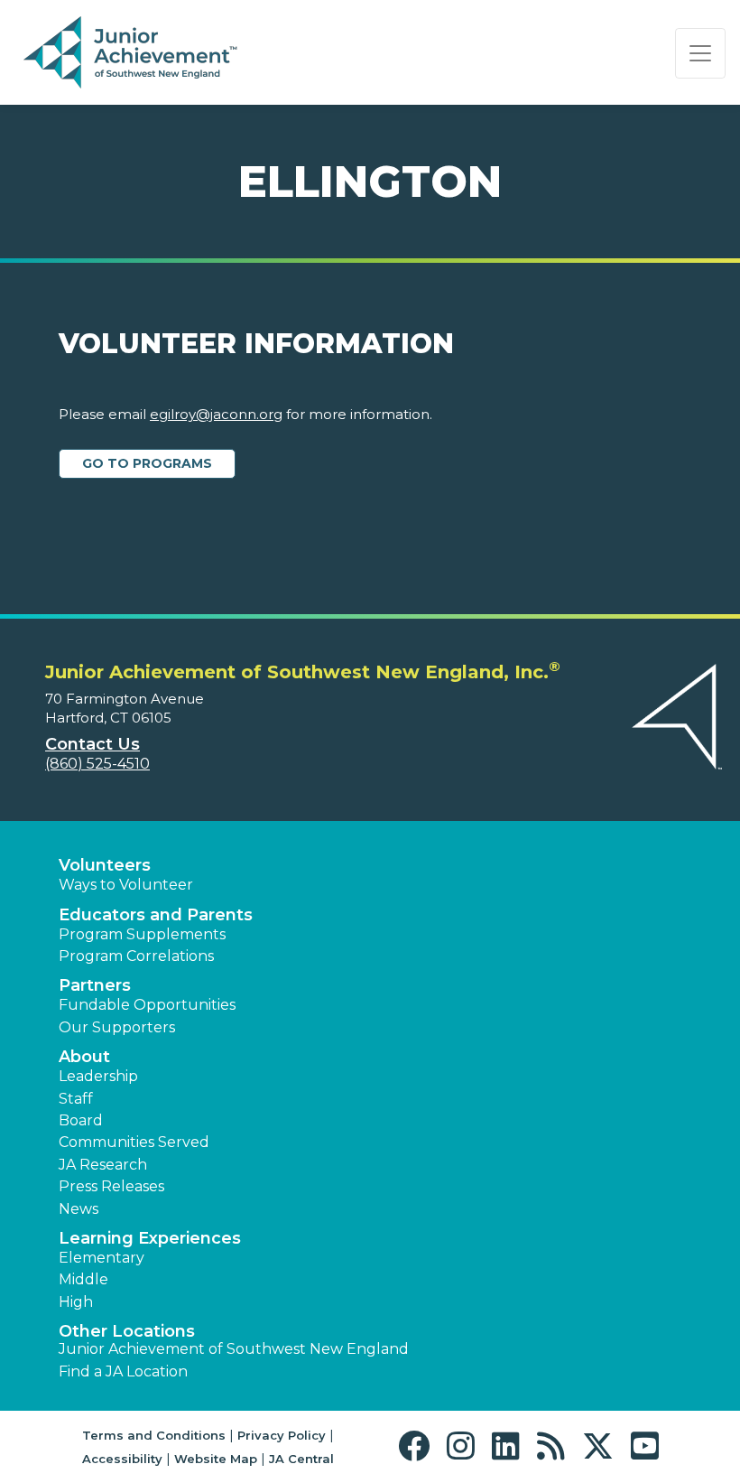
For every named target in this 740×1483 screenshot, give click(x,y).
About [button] (84, 1057)
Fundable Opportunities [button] (147, 1004)
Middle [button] (83, 1279)
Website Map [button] (215, 1458)
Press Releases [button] (111, 1186)
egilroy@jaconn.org (216, 414)
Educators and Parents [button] (156, 915)
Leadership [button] (98, 1076)
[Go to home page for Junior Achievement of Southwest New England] (132, 53)
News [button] (78, 1208)
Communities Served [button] (134, 1142)
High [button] (76, 1301)
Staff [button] (76, 1098)
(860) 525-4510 (97, 763)
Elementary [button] (101, 1257)
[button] (418, 1446)
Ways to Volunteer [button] (126, 884)
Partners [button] (95, 985)
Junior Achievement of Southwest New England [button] (234, 1348)
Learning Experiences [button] (150, 1238)
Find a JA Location (123, 1371)
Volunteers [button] (105, 865)
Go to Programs (147, 463)
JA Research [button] (103, 1164)
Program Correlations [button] (136, 956)
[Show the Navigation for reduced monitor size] (700, 53)
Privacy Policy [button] (281, 1435)
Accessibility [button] (122, 1458)
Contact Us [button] (92, 744)
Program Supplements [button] (142, 934)
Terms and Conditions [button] (154, 1435)
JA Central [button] (301, 1458)
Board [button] (81, 1120)
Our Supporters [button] (117, 1027)
